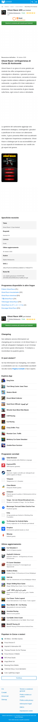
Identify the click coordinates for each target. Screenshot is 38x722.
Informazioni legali (26, 704)
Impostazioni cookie (26, 711)
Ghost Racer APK (19, 10)
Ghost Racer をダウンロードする (12, 305)
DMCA (22, 707)
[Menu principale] (36, 2)
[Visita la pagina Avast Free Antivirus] (19, 19)
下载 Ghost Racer (7, 298)
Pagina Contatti (18, 369)
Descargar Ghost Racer (9, 308)
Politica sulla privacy (26, 700)
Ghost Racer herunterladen (10, 292)
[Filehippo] (6, 2)
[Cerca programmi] (32, 2)
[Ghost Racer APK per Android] (3, 12)
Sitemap (4, 699)
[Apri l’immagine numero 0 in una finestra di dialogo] (9, 167)
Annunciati (4, 696)
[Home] (2, 7)
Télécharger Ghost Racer (9, 302)
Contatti (4, 692)
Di (13, 13)
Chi (2, 689)
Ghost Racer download (9, 295)
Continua (19, 678)
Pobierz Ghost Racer (8, 289)
